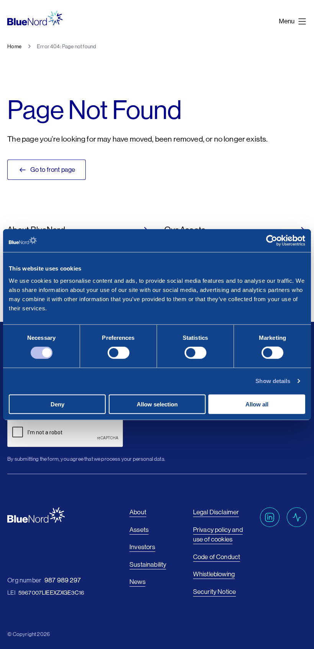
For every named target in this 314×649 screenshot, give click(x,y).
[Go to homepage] (34, 18)
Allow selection (157, 404)
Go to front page (52, 169)
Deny (57, 404)
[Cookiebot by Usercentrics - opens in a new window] (271, 240)
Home (14, 46)
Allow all (256, 404)
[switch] (118, 353)
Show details (272, 381)
